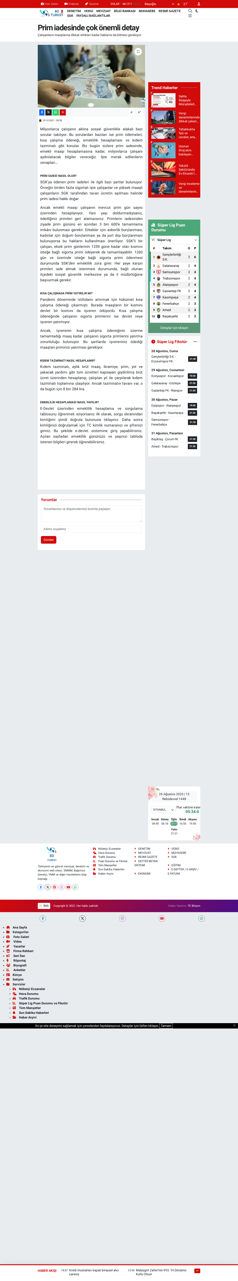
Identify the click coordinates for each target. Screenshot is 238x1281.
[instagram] (122, 918)
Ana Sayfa (20, 927)
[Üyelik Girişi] (197, 4)
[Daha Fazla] (63, 112)
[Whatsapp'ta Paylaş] (55, 112)
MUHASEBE (147, 11)
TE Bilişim (194, 905)
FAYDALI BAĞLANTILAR (93, 15)
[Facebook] (41, 887)
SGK (70, 15)
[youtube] (162, 918)
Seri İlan (19, 956)
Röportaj (19, 960)
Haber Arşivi (105, 873)
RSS (46, 905)
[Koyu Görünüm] (197, 11)
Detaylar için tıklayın (174, 328)
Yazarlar (94, 4)
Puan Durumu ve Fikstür (113, 861)
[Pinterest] (55, 887)
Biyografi (20, 965)
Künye (17, 975)
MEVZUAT (103, 11)
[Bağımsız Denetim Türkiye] (52, 13)
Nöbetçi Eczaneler (109, 848)
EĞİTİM (176, 865)
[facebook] (43, 918)
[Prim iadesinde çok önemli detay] (91, 76)
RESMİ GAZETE (170, 11)
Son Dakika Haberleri (111, 869)
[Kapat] (235, 1025)
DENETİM (74, 11)
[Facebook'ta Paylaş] (41, 112)
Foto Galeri (51, 4)
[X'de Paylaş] (48, 112)
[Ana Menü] (190, 15)
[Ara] (190, 11)
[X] (48, 887)
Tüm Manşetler (107, 865)
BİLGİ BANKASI (125, 11)
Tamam (166, 1026)
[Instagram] (61, 887)
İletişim (18, 979)
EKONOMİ (144, 873)
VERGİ (88, 11)
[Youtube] (68, 887)
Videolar (73, 4)
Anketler (19, 970)
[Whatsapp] (75, 887)
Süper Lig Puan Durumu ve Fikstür (43, 1003)
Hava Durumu (106, 852)
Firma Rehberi (23, 951)
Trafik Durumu (107, 857)
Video (17, 941)
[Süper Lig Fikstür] (195, 341)
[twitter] (82, 918)
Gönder (49, 540)
